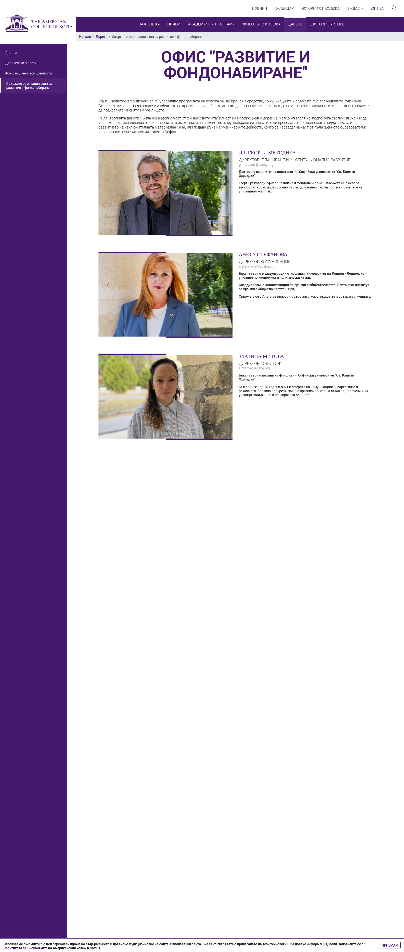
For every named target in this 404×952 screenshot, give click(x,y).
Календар (284, 8)
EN (382, 8)
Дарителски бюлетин (22, 63)
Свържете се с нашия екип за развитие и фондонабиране (29, 85)
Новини (259, 8)
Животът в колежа (261, 24)
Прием (174, 24)
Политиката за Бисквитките (25, 948)
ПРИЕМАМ (390, 945)
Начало (85, 36)
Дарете (295, 24)
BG (373, 8)
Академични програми (211, 24)
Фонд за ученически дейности (28, 73)
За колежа (149, 24)
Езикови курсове (327, 24)
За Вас (354, 8)
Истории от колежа (320, 8)
